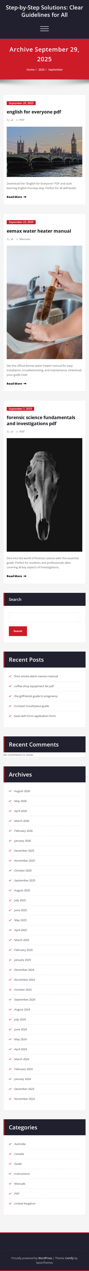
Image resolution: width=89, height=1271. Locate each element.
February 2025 (23, 950)
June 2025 (20, 910)
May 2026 (20, 801)
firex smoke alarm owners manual (36, 676)
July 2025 (20, 900)
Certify (69, 1258)
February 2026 (23, 831)
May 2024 (20, 1039)
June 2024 (20, 1029)
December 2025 (24, 851)
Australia (19, 1144)
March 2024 (21, 1059)
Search (15, 599)
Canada (19, 1154)
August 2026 (22, 791)
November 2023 (24, 1099)
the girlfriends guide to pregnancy (36, 696)
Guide (18, 1164)
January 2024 (22, 1079)
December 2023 (24, 1089)
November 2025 (24, 860)
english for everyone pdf (34, 112)
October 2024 (23, 990)
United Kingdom (24, 1203)
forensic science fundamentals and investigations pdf (41, 420)
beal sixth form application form (35, 716)
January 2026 (22, 841)
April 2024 (20, 1049)
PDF (22, 120)
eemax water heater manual (39, 231)
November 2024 (24, 980)
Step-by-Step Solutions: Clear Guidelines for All (44, 11)
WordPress (45, 1258)
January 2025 (22, 960)
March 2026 (21, 821)
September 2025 (24, 880)
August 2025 (22, 890)
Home (31, 69)
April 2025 (20, 930)
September (55, 69)
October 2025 (23, 870)
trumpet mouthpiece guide (31, 706)
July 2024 (20, 1019)
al (12, 120)
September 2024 (24, 999)
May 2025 (20, 920)
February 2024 (23, 1069)
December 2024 (24, 970)
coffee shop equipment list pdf (34, 686)
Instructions (22, 1174)
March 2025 (21, 940)
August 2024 (22, 1009)
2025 (41, 69)
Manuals (24, 239)
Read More (14, 197)
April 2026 (20, 811)
